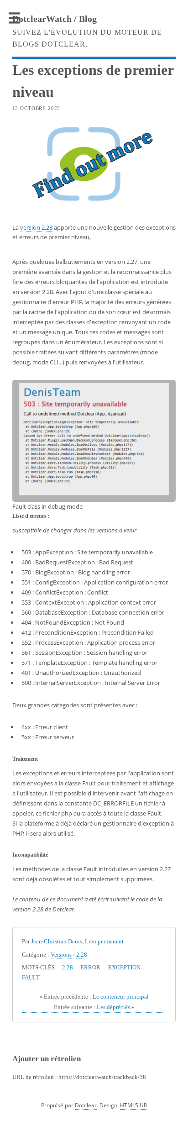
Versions (61, 954)
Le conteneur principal (94, 996)
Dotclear (86, 1105)
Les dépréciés (94, 1007)
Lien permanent (104, 941)
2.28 (81, 954)
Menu (14, 18)
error (90, 967)
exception (124, 967)
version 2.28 (36, 227)
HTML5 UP (133, 1105)
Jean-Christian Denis (56, 941)
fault (31, 977)
